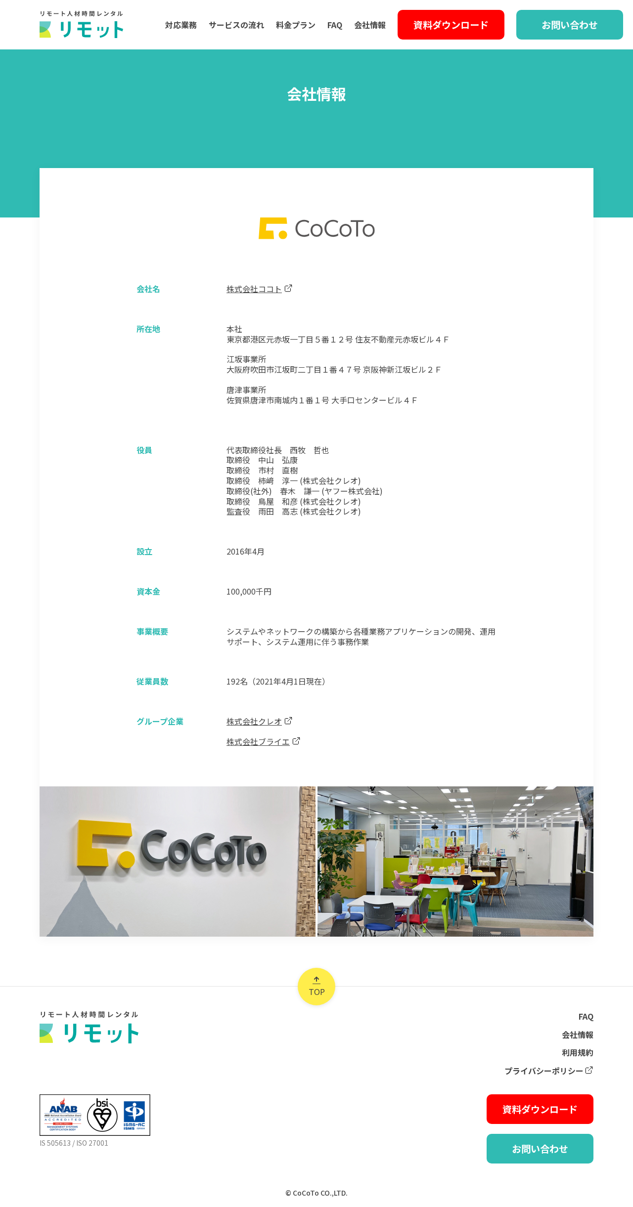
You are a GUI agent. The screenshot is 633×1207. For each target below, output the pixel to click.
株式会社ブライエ (258, 741)
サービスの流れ (236, 25)
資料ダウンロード (451, 25)
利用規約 (577, 1052)
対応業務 (181, 25)
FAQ (334, 25)
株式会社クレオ (254, 721)
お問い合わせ (570, 25)
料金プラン (296, 25)
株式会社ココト (254, 289)
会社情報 (370, 25)
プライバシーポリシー (544, 1071)
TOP (317, 991)
